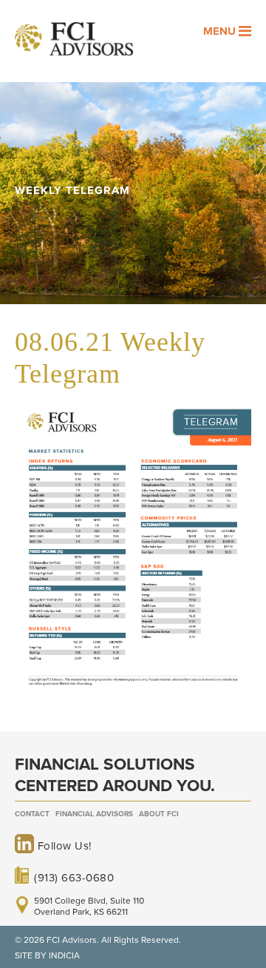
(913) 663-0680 (74, 877)
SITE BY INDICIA (47, 955)
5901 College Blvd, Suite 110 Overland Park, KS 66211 (89, 905)
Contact (32, 814)
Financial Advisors (94, 814)
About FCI (159, 814)
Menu (221, 31)
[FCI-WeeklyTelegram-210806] (133, 693)
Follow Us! (63, 846)
